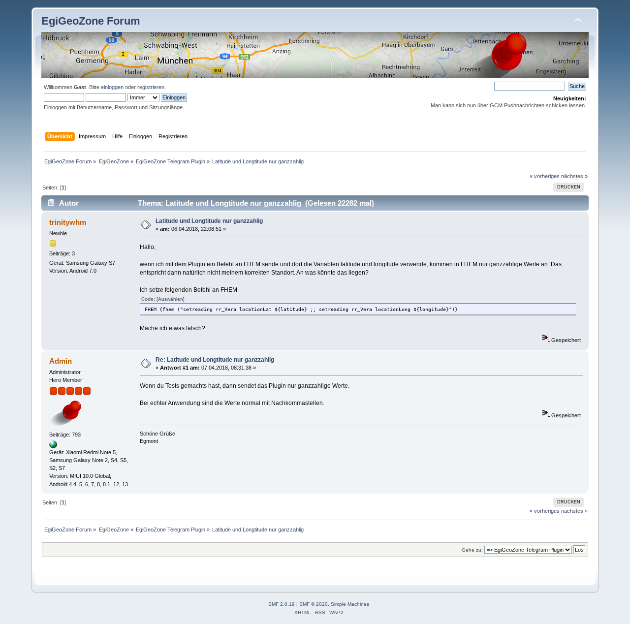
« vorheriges (545, 176)
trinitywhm (67, 222)
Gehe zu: (472, 550)
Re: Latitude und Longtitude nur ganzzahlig (215, 359)
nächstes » (574, 176)
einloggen (112, 87)
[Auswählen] (171, 299)
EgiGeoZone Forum (90, 21)
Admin (60, 361)
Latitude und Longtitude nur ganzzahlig (209, 221)
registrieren (150, 87)
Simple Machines (350, 604)
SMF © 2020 (313, 604)
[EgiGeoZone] (53, 446)
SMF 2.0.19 (281, 604)
